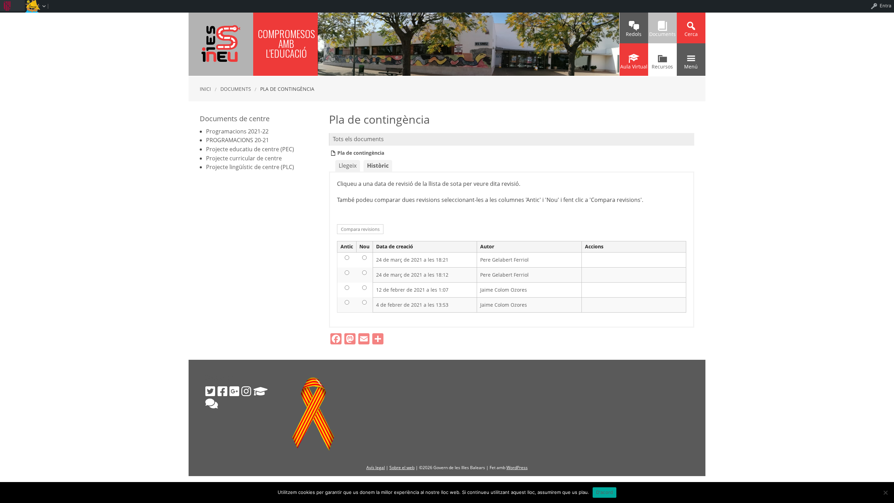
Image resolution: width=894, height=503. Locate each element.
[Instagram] (246, 391)
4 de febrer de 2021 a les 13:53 (412, 304)
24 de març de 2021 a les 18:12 (412, 274)
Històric (378, 165)
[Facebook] (222, 391)
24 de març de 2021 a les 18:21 (412, 259)
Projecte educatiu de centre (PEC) (250, 149)
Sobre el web (402, 468)
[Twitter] (210, 391)
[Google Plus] (234, 391)
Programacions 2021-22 (237, 131)
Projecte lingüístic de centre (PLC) (250, 167)
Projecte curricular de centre (244, 158)
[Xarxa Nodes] (211, 403)
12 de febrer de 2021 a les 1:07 (412, 289)
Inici (205, 89)
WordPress (517, 468)
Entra (885, 5)
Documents (235, 89)
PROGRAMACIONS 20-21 (237, 140)
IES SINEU (221, 43)
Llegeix (348, 165)
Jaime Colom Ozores (503, 289)
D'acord (604, 492)
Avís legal (375, 468)
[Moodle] (261, 391)
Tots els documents (358, 139)
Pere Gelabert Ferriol (504, 259)
